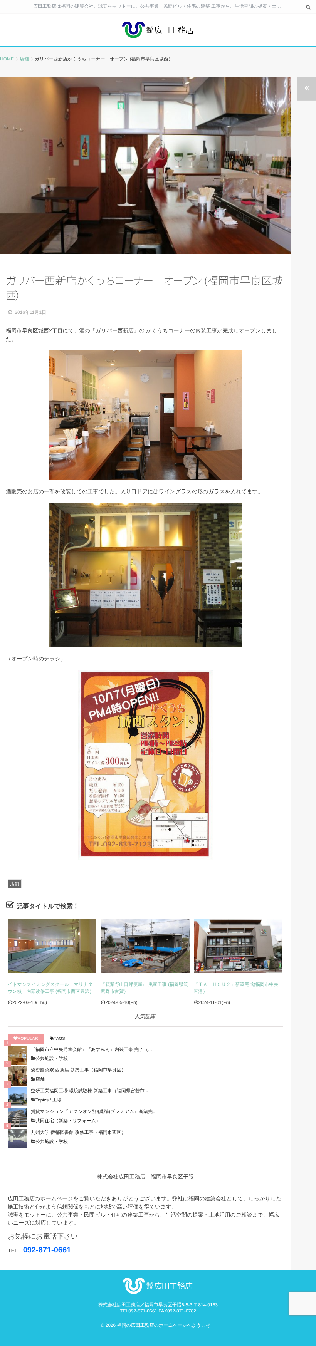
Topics (42, 1100)
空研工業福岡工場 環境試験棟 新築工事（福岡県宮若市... (89, 1090)
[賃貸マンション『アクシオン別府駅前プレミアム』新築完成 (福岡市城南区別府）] (17, 1117)
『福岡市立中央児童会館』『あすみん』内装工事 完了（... (91, 1049)
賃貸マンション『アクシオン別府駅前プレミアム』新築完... (93, 1111)
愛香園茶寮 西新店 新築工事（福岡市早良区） (78, 1070)
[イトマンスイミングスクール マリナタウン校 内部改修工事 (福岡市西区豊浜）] (52, 946)
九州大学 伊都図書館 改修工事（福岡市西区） (78, 1132)
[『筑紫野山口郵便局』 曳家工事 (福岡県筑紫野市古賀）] (145, 946)
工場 (57, 1100)
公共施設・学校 (51, 1058)
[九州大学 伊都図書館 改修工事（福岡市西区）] (17, 1138)
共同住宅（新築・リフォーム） (68, 1120)
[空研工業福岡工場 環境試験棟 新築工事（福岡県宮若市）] (17, 1096)
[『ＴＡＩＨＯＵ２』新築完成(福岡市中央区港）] (238, 946)
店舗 (14, 884)
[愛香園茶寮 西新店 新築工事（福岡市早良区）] (17, 1076)
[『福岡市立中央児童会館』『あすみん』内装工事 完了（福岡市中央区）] (17, 1055)
